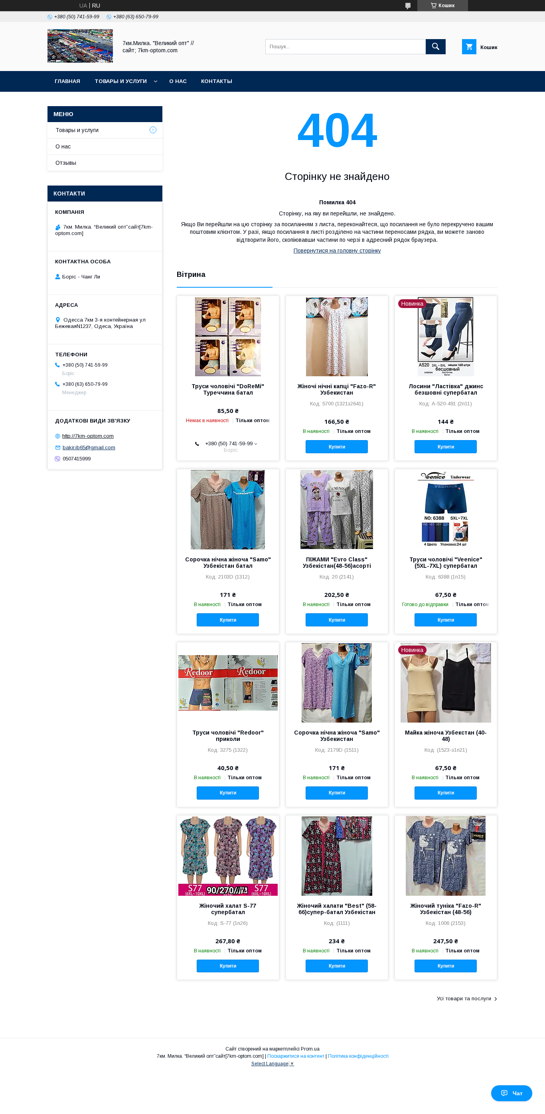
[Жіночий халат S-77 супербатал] (228, 855)
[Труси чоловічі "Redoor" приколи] (228, 682)
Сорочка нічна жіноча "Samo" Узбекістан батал (228, 562)
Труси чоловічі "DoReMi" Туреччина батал (228, 389)
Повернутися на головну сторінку (337, 250)
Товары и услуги (121, 81)
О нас (178, 81)
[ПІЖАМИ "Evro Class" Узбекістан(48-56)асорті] (337, 509)
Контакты (216, 81)
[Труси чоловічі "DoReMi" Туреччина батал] (228, 336)
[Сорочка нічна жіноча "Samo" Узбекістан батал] (228, 509)
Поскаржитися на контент (295, 1056)
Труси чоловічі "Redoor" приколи (228, 735)
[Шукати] (436, 46)
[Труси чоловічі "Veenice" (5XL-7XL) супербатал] (446, 509)
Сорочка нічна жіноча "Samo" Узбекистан (337, 735)
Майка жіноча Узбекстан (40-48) (446, 735)
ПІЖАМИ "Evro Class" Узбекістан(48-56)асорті (337, 562)
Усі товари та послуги (464, 998)
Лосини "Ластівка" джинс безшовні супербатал (446, 389)
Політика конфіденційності (358, 1056)
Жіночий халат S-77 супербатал (227, 909)
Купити (337, 447)
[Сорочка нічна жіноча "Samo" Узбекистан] (337, 682)
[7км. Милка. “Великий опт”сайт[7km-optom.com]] (80, 60)
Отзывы (65, 163)
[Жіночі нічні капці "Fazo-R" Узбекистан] (337, 336)
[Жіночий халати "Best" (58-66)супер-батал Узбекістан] (337, 855)
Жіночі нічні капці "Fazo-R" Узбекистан (337, 389)
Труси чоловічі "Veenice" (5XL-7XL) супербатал (445, 562)
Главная (67, 81)
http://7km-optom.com (88, 436)
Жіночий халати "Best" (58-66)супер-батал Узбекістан (337, 909)
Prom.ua (310, 1049)
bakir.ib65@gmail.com (89, 447)
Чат (518, 1093)
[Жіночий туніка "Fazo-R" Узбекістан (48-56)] (446, 855)
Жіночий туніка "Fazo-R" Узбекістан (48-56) (446, 909)
